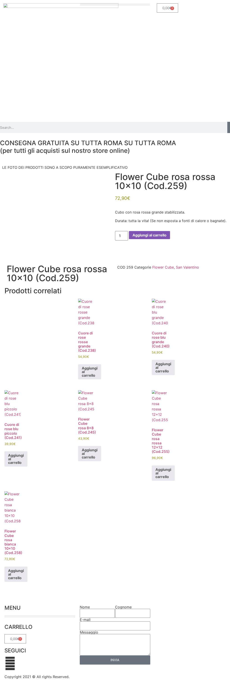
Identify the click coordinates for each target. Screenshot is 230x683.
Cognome (123, 607)
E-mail (85, 619)
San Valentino (187, 267)
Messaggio (89, 632)
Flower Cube (163, 267)
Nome (85, 607)
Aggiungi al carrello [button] (89, 372)
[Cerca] (228, 127)
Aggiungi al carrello (149, 235)
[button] (115, 4)
